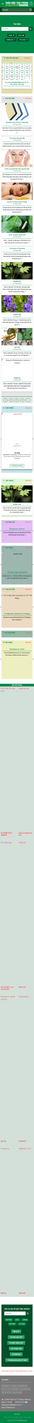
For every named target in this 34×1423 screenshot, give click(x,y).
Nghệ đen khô (17, 446)
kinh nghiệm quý (22, 1386)
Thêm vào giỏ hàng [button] (17, 465)
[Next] (32, 78)
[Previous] (2, 78)
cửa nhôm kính (12, 1371)
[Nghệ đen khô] (17, 427)
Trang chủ (6, 1417)
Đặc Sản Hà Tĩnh (6, 1392)
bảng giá (14, 1386)
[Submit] (30, 10)
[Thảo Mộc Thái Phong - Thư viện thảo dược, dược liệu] (16, 3)
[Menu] (2, 3)
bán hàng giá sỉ (6, 1386)
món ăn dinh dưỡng (25, 1389)
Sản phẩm (14, 1417)
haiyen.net (22, 1371)
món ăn (4, 1389)
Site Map (17, 1414)
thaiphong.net (22, 1420)
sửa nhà (4, 1371)
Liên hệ (20, 1417)
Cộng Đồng (27, 1417)
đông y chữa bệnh (17, 1392)
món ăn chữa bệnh (13, 1389)
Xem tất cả (27, 58)
